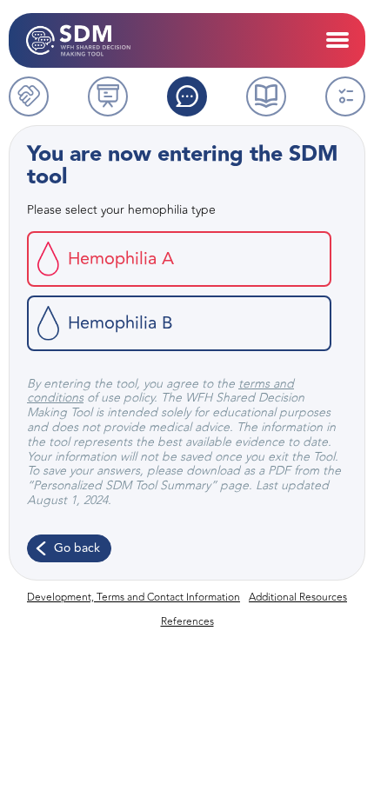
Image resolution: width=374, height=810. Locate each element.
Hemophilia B (120, 322)
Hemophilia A (121, 258)
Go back (77, 548)
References (187, 621)
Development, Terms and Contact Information (133, 597)
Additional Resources (298, 597)
